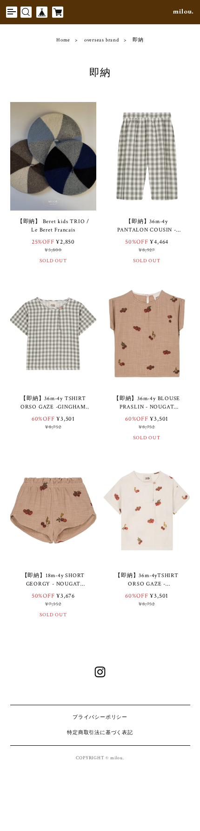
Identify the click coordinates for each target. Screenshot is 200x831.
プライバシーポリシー (100, 717)
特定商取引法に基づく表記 (100, 732)
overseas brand (101, 40)
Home (63, 40)
